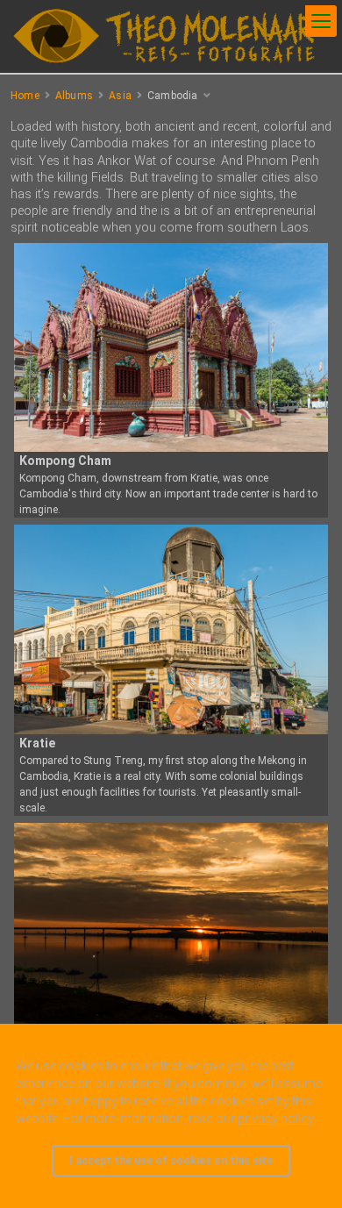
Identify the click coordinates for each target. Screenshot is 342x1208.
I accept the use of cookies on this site (171, 1160)
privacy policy (275, 1119)
